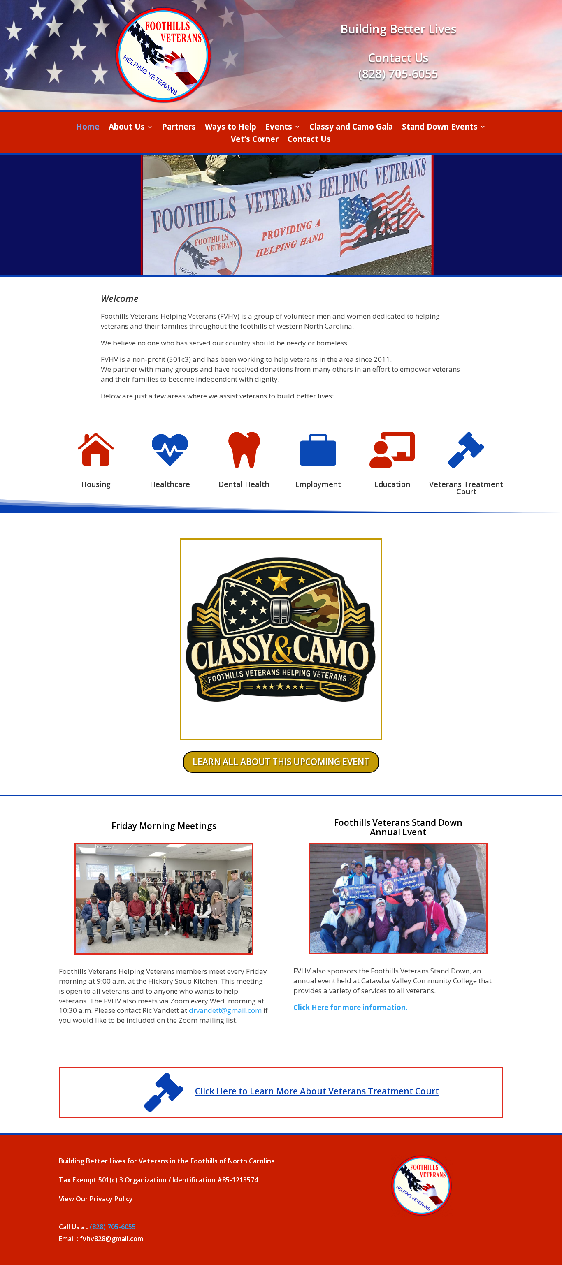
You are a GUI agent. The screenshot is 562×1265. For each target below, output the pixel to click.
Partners (179, 128)
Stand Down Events (440, 128)
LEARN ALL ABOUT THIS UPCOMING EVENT (281, 761)
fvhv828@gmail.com (111, 1238)
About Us (127, 128)
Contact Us (309, 140)
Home (88, 128)
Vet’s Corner (255, 140)
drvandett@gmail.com (225, 1010)
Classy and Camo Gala (351, 128)
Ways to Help (230, 128)
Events (278, 128)
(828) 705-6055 (398, 73)
